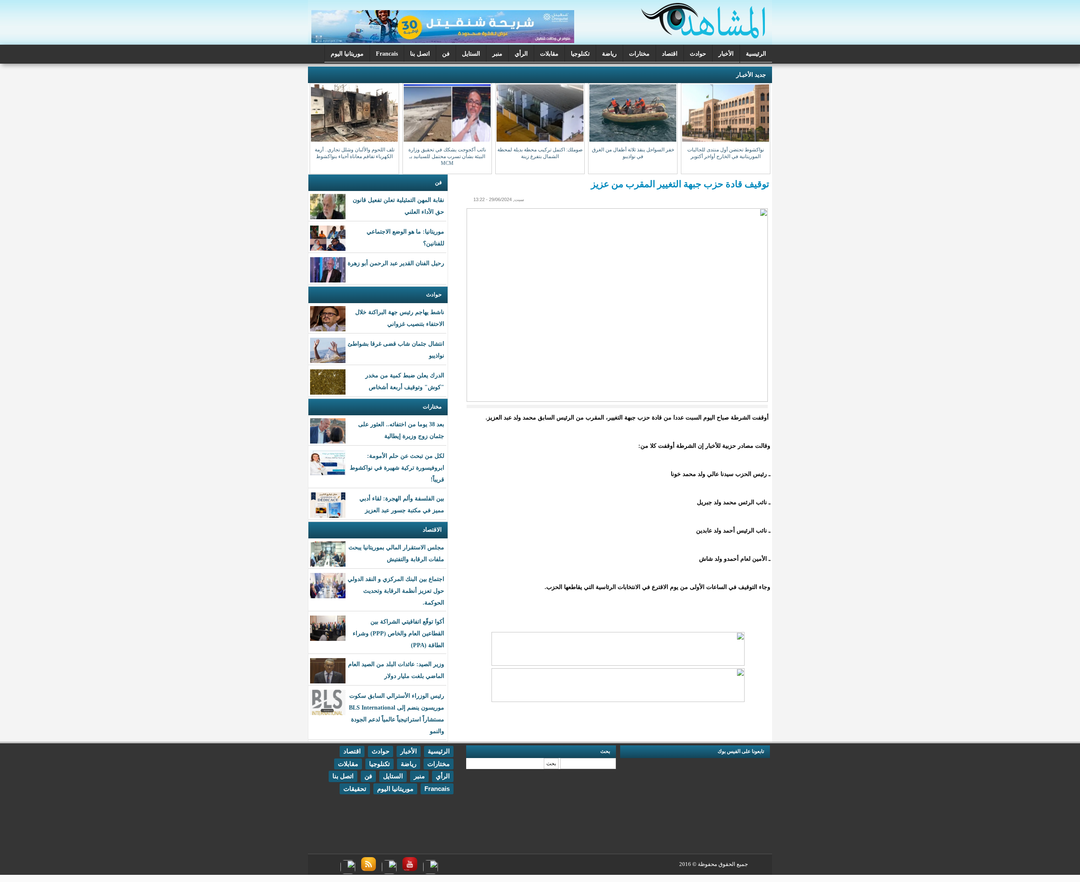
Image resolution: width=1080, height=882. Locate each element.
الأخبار (726, 54)
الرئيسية (756, 54)
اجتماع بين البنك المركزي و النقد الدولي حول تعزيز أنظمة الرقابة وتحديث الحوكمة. (396, 591)
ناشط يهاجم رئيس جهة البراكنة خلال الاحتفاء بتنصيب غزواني (399, 318)
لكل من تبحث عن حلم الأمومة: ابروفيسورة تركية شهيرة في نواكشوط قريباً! (397, 468)
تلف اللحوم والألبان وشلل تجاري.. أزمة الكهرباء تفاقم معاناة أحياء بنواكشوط (354, 153)
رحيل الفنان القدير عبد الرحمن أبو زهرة (396, 263)
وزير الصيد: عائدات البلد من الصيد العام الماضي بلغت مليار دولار (396, 670)
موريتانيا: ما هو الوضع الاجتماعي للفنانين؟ (405, 238)
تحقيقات (354, 788)
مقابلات (549, 54)
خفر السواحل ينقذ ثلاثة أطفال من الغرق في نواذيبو (633, 153)
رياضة (609, 54)
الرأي (521, 54)
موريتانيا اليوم (347, 54)
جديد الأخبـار (751, 75)
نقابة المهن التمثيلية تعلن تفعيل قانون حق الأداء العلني (398, 206)
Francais (387, 54)
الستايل (471, 54)
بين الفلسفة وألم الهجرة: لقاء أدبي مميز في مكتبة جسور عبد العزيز (401, 504)
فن (446, 54)
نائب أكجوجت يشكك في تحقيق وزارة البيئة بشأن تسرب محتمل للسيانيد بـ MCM (447, 156)
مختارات (639, 54)
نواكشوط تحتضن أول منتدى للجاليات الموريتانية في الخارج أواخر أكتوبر (725, 153)
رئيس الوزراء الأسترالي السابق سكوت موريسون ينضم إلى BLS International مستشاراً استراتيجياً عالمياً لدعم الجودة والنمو (396, 713)
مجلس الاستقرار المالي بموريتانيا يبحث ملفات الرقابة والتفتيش (396, 553)
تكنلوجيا (580, 54)
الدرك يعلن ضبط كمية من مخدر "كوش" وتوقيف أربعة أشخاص (404, 381)
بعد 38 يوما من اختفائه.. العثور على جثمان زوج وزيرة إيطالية (401, 430)
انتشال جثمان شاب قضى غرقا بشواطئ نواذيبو (396, 350)
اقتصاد (670, 54)
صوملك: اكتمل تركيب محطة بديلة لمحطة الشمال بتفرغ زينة (540, 153)
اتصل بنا (420, 54)
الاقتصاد (432, 530)
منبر (497, 54)
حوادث (698, 54)
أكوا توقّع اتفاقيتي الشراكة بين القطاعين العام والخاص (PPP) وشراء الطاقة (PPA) (398, 633)
